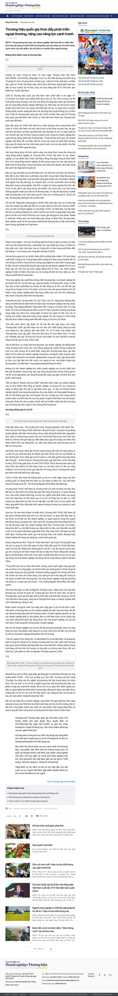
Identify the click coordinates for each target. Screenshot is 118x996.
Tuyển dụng (14, 994)
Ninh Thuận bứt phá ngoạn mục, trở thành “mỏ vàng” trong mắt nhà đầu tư (94, 250)
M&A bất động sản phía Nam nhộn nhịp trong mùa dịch (95, 265)
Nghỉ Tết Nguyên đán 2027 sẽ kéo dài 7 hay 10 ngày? (94, 114)
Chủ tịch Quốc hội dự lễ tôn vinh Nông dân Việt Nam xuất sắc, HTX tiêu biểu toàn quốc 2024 (53, 887)
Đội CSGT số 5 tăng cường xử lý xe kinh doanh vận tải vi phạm (93, 121)
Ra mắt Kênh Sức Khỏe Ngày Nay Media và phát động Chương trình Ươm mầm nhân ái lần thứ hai (104, 182)
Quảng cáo (22, 994)
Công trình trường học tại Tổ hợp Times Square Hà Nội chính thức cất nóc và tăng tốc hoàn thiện (95, 138)
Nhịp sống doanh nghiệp (77, 16)
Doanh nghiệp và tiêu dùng (60, 16)
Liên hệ (7, 994)
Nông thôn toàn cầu (27, 22)
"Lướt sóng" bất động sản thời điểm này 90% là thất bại (95, 243)
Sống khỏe (83, 156)
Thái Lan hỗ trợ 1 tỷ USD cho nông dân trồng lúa (28, 801)
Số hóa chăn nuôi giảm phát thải (47, 825)
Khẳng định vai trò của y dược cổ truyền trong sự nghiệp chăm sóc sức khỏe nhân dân (95, 194)
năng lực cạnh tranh (36, 808)
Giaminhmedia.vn (108, 994)
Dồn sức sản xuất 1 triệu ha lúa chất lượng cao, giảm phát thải (52, 866)
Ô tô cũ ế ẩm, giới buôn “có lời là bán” (104, 228)
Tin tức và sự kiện (17, 16)
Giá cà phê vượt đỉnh (42, 845)
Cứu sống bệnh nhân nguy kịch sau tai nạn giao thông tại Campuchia (104, 166)
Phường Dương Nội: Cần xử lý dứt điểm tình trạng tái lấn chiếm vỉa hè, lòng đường (94, 147)
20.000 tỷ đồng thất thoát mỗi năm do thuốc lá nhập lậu (104, 101)
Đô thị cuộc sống (86, 92)
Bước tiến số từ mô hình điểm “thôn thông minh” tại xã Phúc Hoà (53, 930)
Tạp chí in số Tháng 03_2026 (90, 84)
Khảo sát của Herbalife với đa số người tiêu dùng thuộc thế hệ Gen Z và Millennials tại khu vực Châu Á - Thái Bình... (95, 203)
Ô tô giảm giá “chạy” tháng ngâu (90, 272)
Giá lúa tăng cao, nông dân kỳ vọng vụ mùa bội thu (29, 797)
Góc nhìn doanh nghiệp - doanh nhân (97, 16)
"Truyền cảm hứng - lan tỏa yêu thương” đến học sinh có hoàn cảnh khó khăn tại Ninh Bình (95, 129)
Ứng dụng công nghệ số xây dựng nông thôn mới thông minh (34, 793)
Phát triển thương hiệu (42, 16)
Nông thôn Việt (29, 16)
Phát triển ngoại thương (20, 808)
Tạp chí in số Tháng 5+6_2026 (91, 78)
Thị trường (83, 221)
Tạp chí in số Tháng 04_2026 (90, 81)
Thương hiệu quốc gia (50, 808)
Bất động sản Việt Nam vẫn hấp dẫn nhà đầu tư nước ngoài (95, 258)
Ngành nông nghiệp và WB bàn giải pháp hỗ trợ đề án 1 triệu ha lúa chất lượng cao (53, 909)
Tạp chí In (82, 23)
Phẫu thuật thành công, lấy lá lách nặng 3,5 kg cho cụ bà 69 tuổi (94, 212)
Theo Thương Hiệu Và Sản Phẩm (61, 781)
